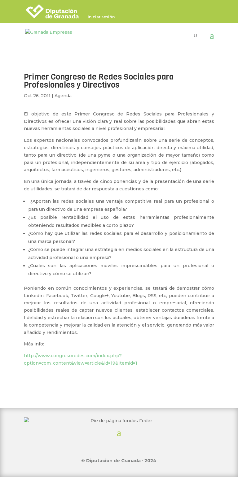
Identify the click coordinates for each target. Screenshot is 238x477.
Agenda (63, 95)
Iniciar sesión (101, 17)
